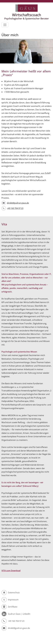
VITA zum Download (10, 570)
